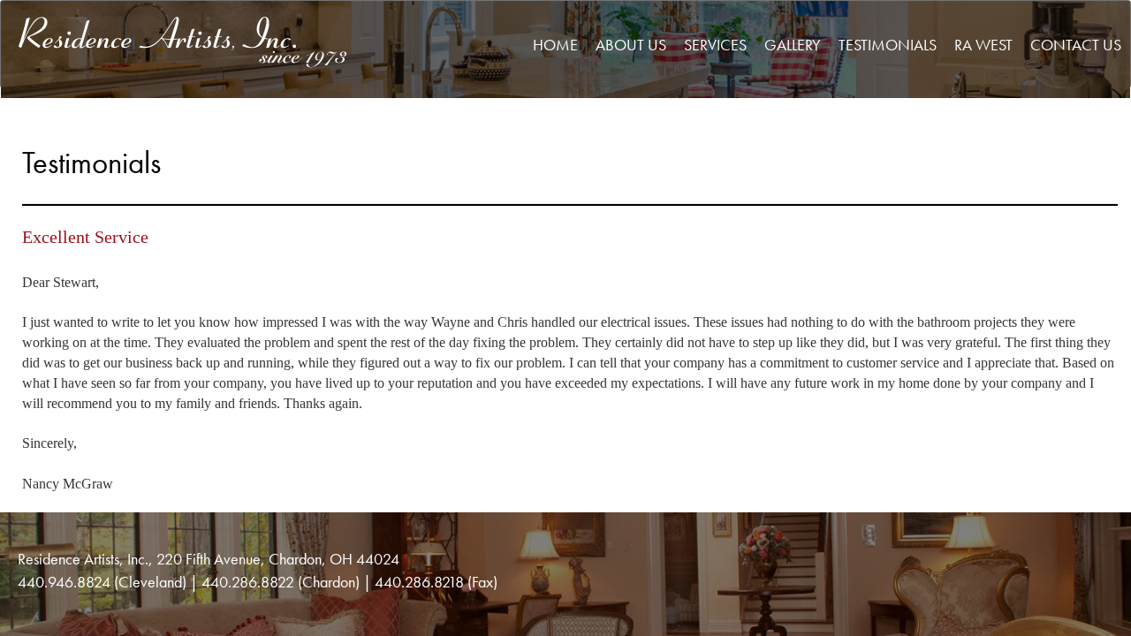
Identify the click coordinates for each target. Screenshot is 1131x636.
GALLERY (792, 44)
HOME (555, 44)
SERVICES (715, 44)
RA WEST (983, 44)
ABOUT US (631, 44)
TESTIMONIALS (888, 44)
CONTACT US (1075, 44)
